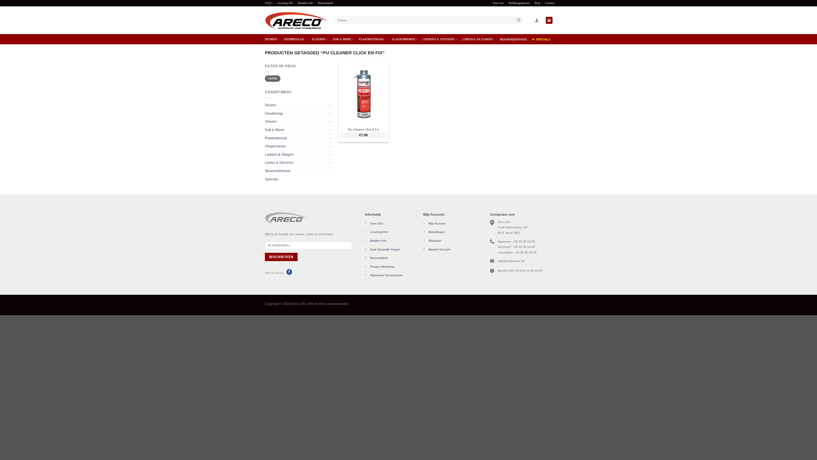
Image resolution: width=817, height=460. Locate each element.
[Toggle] (330, 105)
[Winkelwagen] (549, 20)
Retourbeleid (325, 3)
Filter (272, 78)
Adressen (434, 240)
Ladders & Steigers (439, 39)
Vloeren (319, 39)
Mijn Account (437, 223)
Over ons (498, 3)
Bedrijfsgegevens (519, 3)
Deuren (271, 39)
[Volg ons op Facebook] (289, 272)
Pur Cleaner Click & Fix (363, 129)
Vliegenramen (403, 39)
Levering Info (285, 3)
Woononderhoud (513, 39)
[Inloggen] (537, 20)
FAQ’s (269, 3)
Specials (543, 39)
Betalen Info (305, 3)
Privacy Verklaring (382, 266)
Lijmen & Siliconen (477, 39)
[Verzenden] (518, 20)
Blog (537, 3)
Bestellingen (436, 232)
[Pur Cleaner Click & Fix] (363, 94)
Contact (550, 3)
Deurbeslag (294, 39)
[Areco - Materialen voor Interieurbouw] (297, 20)
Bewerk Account (439, 249)
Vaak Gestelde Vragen (385, 249)
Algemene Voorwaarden (386, 275)
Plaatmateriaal (371, 39)
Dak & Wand (342, 39)
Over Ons (376, 223)
